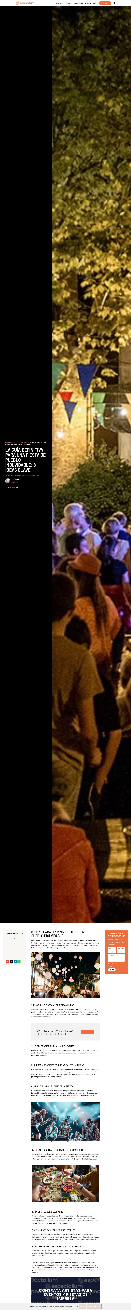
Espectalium (8, 442)
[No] (129, 1306)
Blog (15, 442)
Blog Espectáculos (23, 442)
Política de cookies (94, 1306)
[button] (114, 3)
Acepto (82, 1306)
